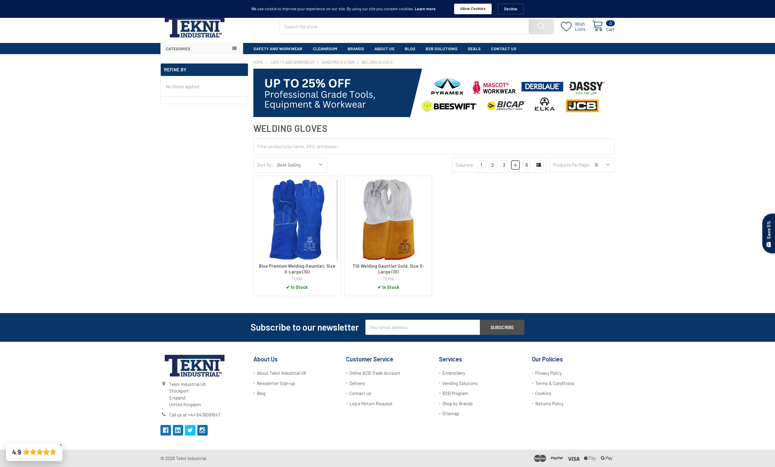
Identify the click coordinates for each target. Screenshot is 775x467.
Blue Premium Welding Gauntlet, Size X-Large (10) (297, 268)
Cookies (543, 393)
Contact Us (503, 48)
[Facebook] (165, 430)
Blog (410, 48)
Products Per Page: (572, 165)
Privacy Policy (548, 373)
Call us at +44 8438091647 (194, 414)
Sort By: (265, 165)
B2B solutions (441, 48)
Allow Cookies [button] (473, 8)
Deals (474, 48)
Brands (356, 48)
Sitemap (450, 413)
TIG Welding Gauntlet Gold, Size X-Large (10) (388, 268)
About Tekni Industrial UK (281, 373)
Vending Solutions (460, 383)
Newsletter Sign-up (276, 383)
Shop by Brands (457, 403)
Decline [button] (510, 8)
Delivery (357, 383)
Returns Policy (549, 403)
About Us (384, 48)
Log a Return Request (371, 403)
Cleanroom (325, 48)
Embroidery (453, 373)
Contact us (360, 393)
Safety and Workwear (277, 48)
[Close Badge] (61, 445)
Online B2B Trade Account (375, 373)
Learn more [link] (425, 8)
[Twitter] (190, 430)
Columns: (465, 165)
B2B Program (455, 393)
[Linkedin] (178, 430)
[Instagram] (202, 430)
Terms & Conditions (554, 383)
